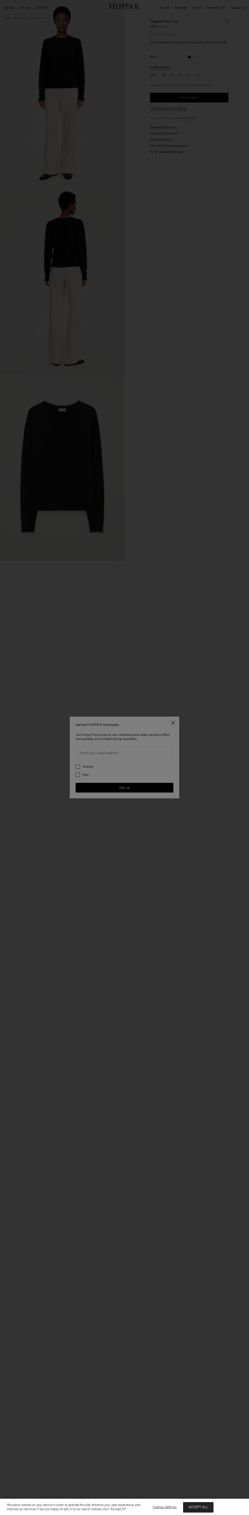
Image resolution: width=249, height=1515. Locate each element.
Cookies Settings (165, 1507)
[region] (124, 1507)
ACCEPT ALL (198, 1507)
